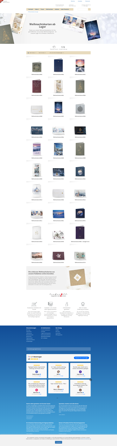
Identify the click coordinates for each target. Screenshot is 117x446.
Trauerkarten (29, 418)
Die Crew (58, 331)
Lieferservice (29, 333)
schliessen (58, 442)
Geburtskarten (29, 417)
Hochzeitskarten (29, 416)
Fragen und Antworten (46, 333)
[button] (26, 380)
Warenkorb (87, 1)
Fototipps (43, 331)
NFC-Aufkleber (44, 338)
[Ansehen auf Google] (36, 371)
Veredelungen (29, 341)
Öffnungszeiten (59, 334)
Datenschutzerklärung (86, 438)
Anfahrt (57, 330)
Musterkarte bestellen (45, 336)
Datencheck (28, 331)
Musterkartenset (29, 334)
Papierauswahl (29, 338)
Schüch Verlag (36, 5)
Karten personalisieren (46, 334)
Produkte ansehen (62, 433)
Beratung (28, 330)
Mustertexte (28, 336)
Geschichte (58, 333)
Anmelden (80, 1)
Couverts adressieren (45, 330)
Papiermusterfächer (30, 339)
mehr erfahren (62, 414)
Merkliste (73, 1)
